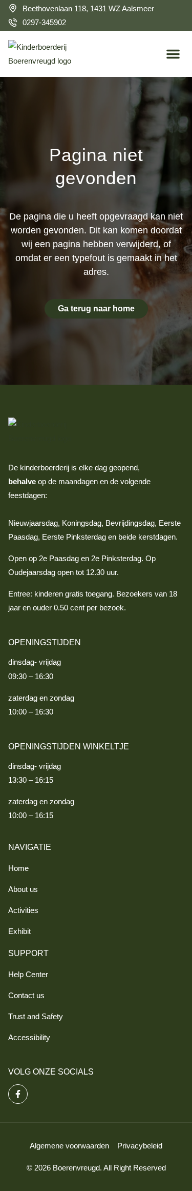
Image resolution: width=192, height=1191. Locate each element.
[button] (173, 54)
